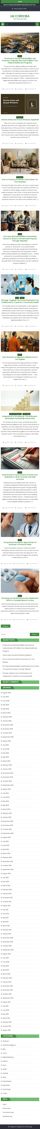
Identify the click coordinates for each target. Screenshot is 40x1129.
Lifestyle (5, 1073)
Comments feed (8, 1112)
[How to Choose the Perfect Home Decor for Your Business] (20, 161)
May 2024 (6, 801)
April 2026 (6, 709)
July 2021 (5, 910)
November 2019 (8, 990)
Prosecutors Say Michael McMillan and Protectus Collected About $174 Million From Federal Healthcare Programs (20, 60)
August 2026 (7, 693)
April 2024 (6, 805)
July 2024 (6, 793)
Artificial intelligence (15, 414)
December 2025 (8, 725)
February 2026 (7, 717)
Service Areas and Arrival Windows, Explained (20, 119)
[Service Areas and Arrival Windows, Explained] (20, 104)
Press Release (7, 1081)
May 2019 (6, 1014)
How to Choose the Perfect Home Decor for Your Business (20, 180)
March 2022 (6, 885)
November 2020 (8, 942)
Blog (17, 298)
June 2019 (6, 1010)
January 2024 (7, 817)
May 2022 (6, 881)
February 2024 (7, 813)
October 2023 (7, 829)
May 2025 (6, 753)
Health (22, 298)
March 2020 (6, 974)
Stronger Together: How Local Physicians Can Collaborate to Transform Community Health (20, 301)
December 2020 (8, 938)
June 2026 (6, 701)
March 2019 (6, 1018)
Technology (26, 414)
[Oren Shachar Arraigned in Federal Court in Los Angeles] (20, 341)
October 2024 (7, 781)
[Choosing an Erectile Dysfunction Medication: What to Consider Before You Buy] (20, 581)
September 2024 (8, 785)
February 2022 (7, 890)
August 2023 (7, 837)
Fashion (5, 1061)
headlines (20, 89)
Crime (19, 56)
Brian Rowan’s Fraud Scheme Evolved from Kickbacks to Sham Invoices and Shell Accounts (20, 477)
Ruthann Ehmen (19, 563)
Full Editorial (19, 206)
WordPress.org (7, 1116)
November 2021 (8, 898)
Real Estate (6, 1085)
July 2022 (6, 877)
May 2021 (5, 918)
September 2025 (8, 737)
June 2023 (6, 845)
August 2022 (7, 873)
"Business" (20, 117)
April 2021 (5, 922)
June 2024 (6, 797)
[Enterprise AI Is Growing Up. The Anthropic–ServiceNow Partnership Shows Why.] (20, 400)
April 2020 (6, 970)
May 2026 (6, 705)
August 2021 (6, 906)
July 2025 (6, 745)
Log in (4, 1104)
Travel (5, 1093)
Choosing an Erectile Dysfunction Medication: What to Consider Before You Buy (20, 599)
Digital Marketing (8, 1057)
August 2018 (6, 1030)
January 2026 (7, 721)
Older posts (6, 626)
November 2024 (8, 777)
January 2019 (7, 1026)
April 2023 (6, 849)
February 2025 (7, 765)
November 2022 (8, 861)
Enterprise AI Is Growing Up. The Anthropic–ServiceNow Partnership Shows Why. (20, 417)
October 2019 (7, 994)
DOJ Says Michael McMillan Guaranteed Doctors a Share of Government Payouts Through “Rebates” (20, 238)
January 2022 (7, 894)
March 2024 (6, 809)
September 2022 (8, 869)
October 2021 (7, 902)
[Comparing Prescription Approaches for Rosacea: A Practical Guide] (20, 525)
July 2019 (5, 1006)
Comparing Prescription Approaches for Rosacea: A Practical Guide (20, 543)
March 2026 (6, 713)
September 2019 (8, 998)
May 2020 (6, 966)
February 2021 (7, 930)
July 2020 (6, 958)
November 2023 (8, 825)
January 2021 (7, 934)
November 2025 (8, 729)
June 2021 (6, 914)
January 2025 (7, 769)
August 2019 (6, 1002)
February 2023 (7, 857)
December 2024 (8, 773)
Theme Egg (28, 1127)
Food (4, 1065)
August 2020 (7, 954)
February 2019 (7, 1022)
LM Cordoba (20, 16)
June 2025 (6, 749)
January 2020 (7, 982)
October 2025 (7, 733)
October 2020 (7, 946)
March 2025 (6, 761)
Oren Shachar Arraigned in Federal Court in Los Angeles (20, 358)
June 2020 (6, 962)
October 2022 (7, 865)
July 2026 (6, 697)
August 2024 (7, 789)
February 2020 (7, 978)
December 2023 (8, 821)
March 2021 (6, 926)
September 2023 (8, 833)
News (19, 234)
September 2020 (8, 950)
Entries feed (6, 1108)
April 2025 (6, 757)
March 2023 (6, 853)
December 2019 (8, 986)
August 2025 (7, 741)
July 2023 (6, 841)
